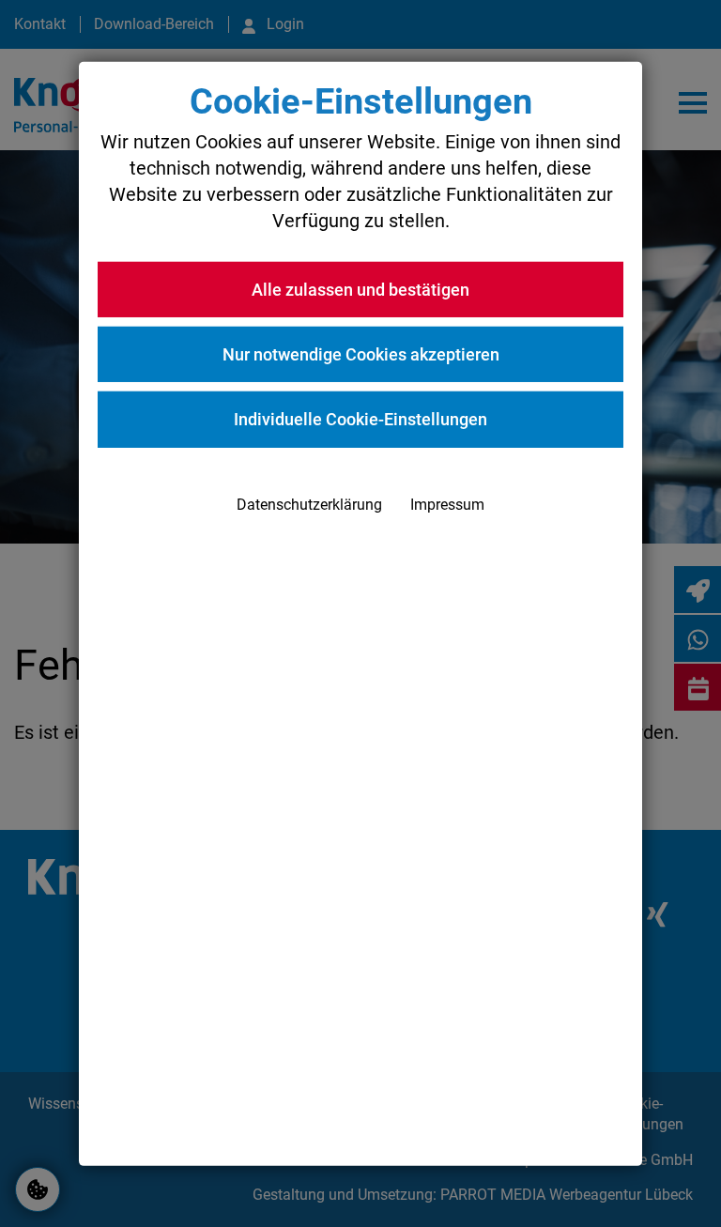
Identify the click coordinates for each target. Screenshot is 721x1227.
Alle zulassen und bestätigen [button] (360, 289)
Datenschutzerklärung (309, 505)
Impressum (447, 505)
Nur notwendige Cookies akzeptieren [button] (360, 354)
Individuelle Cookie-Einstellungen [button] (360, 419)
